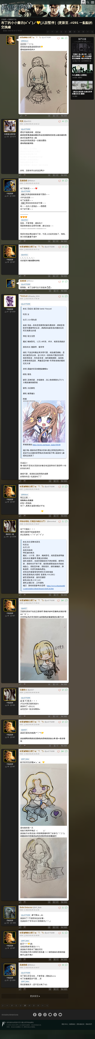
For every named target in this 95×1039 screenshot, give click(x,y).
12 (65, 32)
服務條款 (72, 969)
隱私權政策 (80, 969)
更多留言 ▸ (35, 941)
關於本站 (65, 969)
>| (92, 32)
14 (74, 32)
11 (61, 32)
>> (88, 32)
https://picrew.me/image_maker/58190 (44, 415)
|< (48, 32)
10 (57, 32)
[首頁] (16, 8)
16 (83, 32)
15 (79, 32)
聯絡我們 (89, 969)
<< (52, 32)
